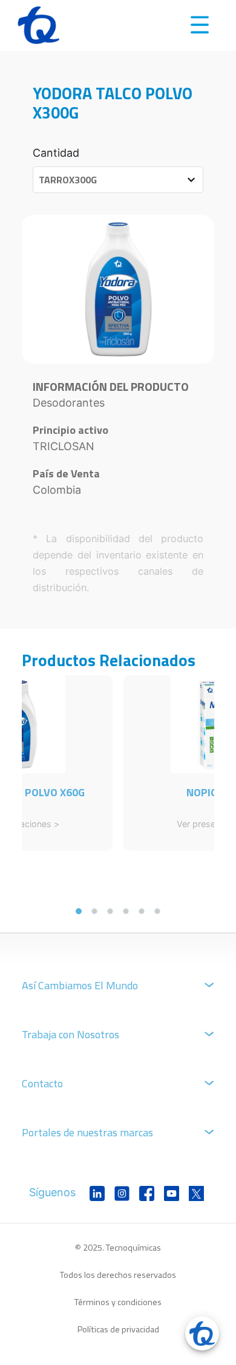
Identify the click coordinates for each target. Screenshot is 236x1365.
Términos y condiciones (118, 1302)
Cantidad (56, 152)
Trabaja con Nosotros (70, 1034)
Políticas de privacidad (118, 1329)
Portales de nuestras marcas (87, 1132)
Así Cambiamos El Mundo (80, 985)
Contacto (42, 1083)
